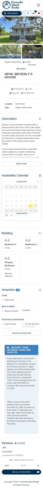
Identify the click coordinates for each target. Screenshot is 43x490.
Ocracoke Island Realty (29, 482)
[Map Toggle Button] (28, 13)
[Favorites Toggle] (39, 13)
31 (11, 215)
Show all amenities (21, 333)
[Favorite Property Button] (39, 20)
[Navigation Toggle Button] (38, 5)
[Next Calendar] (38, 181)
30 (7, 215)
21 (30, 206)
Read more (21, 164)
